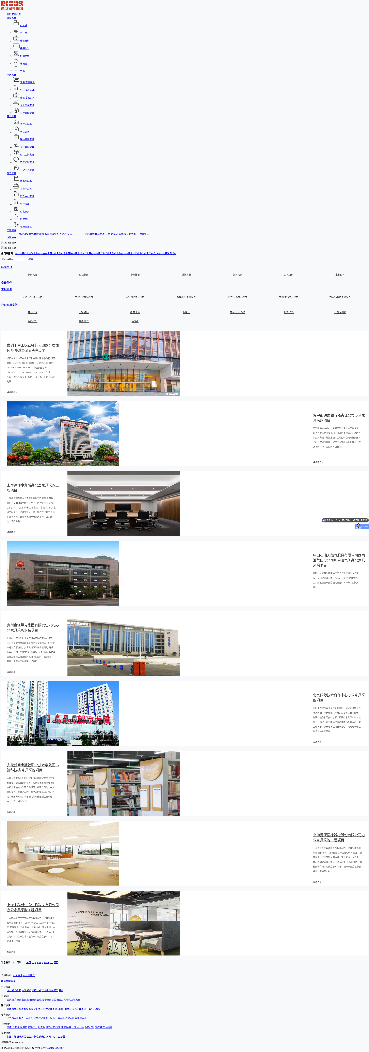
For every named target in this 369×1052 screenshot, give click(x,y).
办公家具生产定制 (112, 253)
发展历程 (21, 1036)
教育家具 (11, 173)
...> (51, 962)
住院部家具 (12, 1009)
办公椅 (17, 990)
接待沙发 (36, 990)
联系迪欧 (11, 237)
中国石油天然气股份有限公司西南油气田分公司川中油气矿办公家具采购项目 (339, 560)
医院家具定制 (75, 253)
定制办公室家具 (41, 253)
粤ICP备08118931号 (44, 1048)
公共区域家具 (73, 999)
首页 (28, 962)
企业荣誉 (31, 1036)
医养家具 (11, 116)
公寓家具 (60, 1018)
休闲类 (54, 990)
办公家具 (11, 18)
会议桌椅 (26, 990)
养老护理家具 (79, 1009)
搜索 (30, 259)
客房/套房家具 (14, 999)
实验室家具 (80, 1018)
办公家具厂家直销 (24, 253)
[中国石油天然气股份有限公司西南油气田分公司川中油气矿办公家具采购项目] (63, 605)
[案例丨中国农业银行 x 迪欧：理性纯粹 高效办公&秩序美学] (123, 395)
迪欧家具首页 (14, 14)
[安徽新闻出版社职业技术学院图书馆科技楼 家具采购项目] (123, 815)
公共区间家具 (64, 1009)
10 (48, 962)
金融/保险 (34, 234)
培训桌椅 (46, 990)
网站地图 (59, 1048)
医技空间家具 (36, 1009)
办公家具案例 (9, 304)
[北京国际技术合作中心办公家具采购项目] (63, 745)
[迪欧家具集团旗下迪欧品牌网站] (12, 9)
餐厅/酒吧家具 (29, 999)
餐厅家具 (50, 1018)
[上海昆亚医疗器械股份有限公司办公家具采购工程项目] (63, 885)
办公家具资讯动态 (167, 253)
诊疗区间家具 (50, 1009)
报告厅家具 (25, 1018)
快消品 (132, 234)
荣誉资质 (144, 234)
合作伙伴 (6, 282)
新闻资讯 (6, 267)
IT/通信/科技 (101, 234)
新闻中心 (50, 1036)
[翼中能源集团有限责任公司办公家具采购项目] (63, 465)
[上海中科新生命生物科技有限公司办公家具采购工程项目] (123, 954)
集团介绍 (11, 1036)
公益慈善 (60, 1036)
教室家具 (69, 1018)
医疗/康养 (123, 234)
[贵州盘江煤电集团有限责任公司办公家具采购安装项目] (123, 675)
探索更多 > (12, 392)
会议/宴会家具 (44, 999)
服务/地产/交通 (64, 234)
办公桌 (10, 990)
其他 (61, 990)
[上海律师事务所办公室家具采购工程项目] (123, 535)
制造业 (53, 234)
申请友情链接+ (8, 981)
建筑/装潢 (90, 234)
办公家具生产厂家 (130, 253)
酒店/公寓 (23, 234)
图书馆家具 (12, 1018)
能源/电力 (44, 234)
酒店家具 (11, 75)
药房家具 (23, 1009)
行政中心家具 (93, 1009)
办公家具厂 (97, 253)
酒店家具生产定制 (59, 253)
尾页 (56, 962)
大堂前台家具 (59, 999)
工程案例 (11, 230)
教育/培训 (113, 234)
